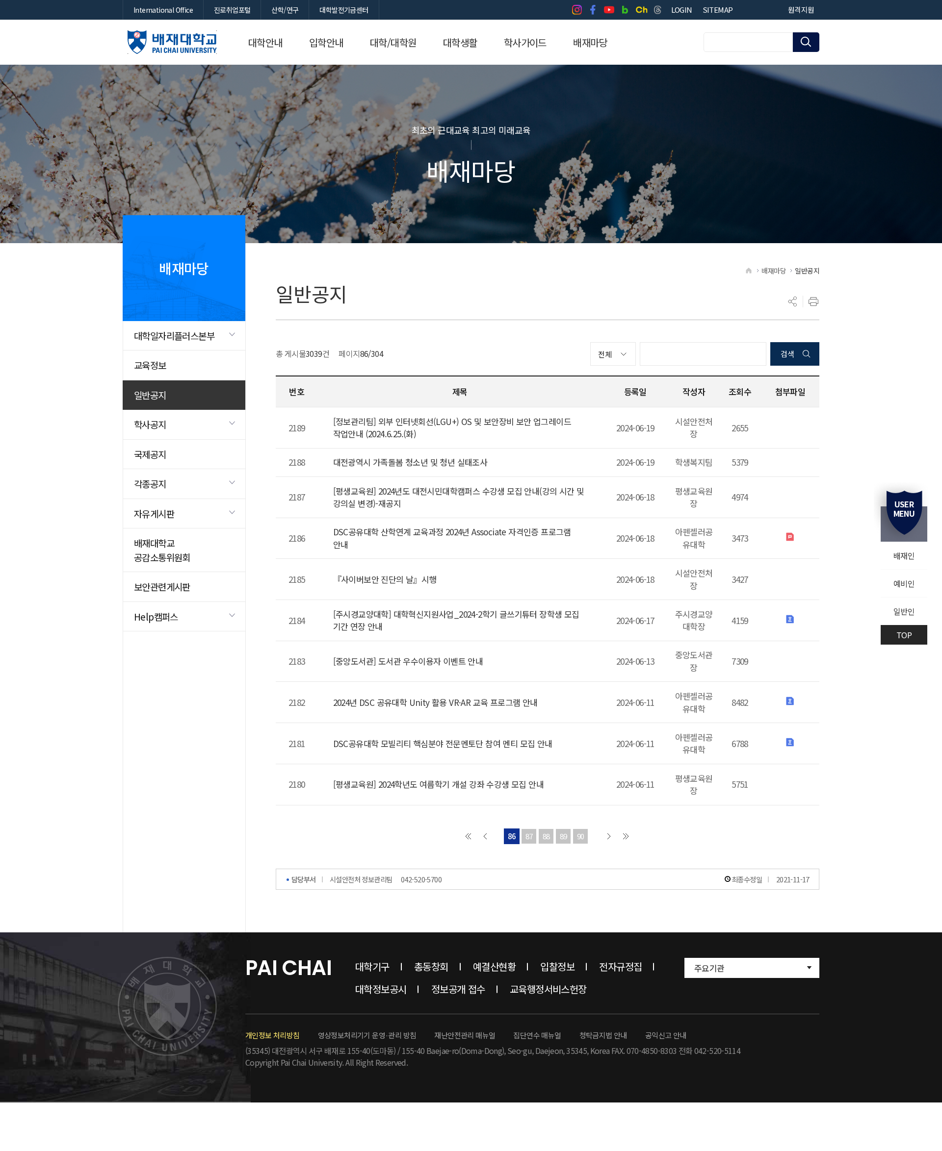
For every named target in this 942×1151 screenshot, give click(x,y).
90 (580, 836)
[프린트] (813, 301)
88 (546, 836)
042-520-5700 (421, 879)
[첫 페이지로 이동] (468, 836)
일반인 (904, 611)
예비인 (904, 583)
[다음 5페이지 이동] (609, 836)
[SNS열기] (793, 301)
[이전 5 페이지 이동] (485, 836)
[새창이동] (577, 10)
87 (529, 836)
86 (512, 836)
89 (563, 836)
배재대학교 (172, 42)
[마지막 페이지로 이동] (626, 836)
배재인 (904, 555)
